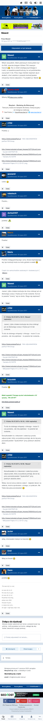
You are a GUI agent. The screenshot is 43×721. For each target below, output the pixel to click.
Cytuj (7, 85)
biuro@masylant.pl (21, 112)
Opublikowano (17, 58)
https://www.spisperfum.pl (11, 139)
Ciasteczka (21, 707)
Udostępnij (11, 649)
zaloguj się (29, 626)
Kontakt (36, 705)
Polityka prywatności (25, 705)
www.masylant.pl (36, 112)
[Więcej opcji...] (39, 57)
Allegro (4, 273)
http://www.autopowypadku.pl (11, 402)
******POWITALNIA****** (21, 41)
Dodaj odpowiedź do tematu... (17, 637)
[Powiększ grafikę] (9, 68)
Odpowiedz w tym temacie (21, 48)
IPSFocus (15, 705)
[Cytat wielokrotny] (2, 84)
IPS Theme (6, 705)
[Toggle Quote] (5, 317)
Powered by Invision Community (21, 711)
